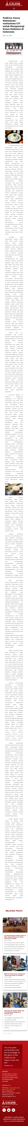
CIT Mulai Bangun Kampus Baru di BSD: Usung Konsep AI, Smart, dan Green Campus (15, 937)
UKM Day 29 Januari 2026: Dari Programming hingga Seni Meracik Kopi (14, 1012)
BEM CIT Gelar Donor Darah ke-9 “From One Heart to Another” (14, 974)
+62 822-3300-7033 (14, 1087)
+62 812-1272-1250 (10, 1089)
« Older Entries (7, 1033)
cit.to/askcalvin (9, 1091)
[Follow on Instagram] (13, 1110)
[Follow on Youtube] (8, 1110)
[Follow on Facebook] (4, 1110)
